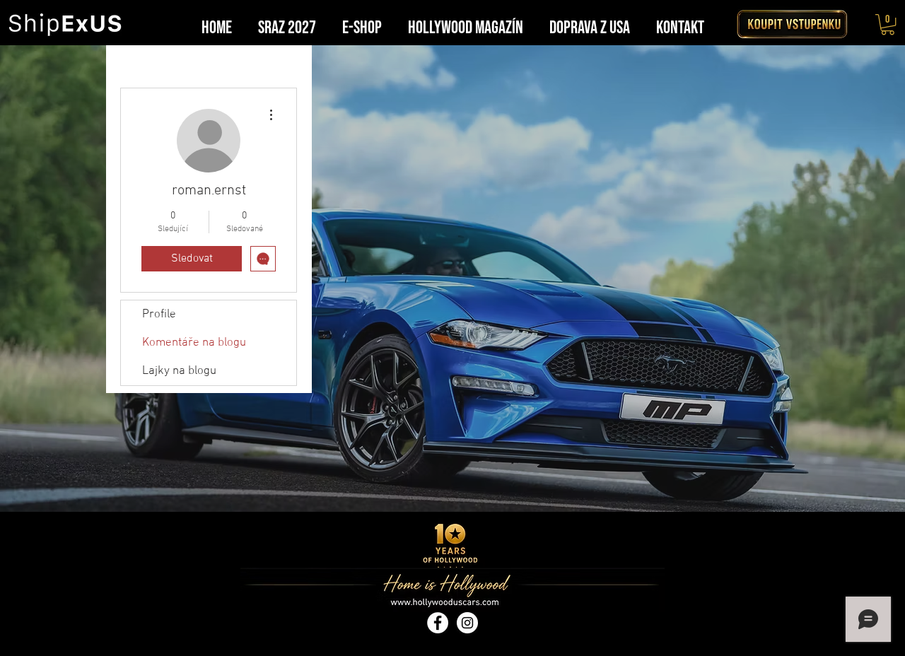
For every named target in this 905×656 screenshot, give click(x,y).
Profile (159, 315)
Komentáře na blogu (194, 343)
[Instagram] (467, 622)
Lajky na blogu (179, 371)
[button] (887, 24)
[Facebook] (437, 622)
